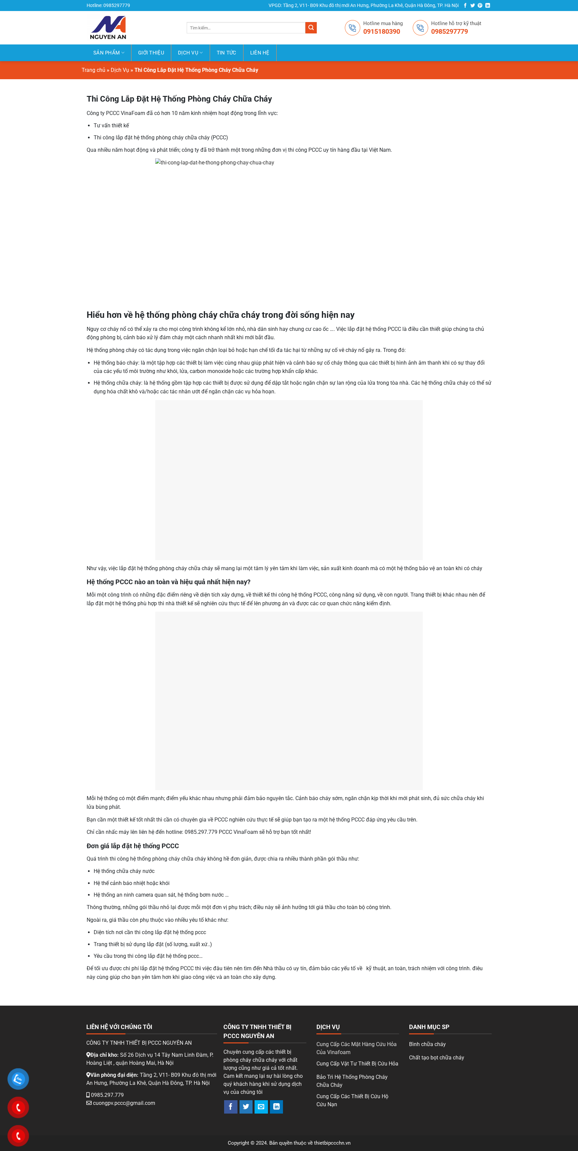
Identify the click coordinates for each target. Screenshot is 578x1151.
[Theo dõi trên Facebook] (465, 5)
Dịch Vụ (188, 53)
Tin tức (226, 53)
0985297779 (449, 31)
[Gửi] (311, 27)
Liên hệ (260, 53)
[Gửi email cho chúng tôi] (261, 1107)
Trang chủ (93, 70)
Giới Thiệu (151, 53)
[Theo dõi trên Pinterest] (480, 5)
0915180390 (381, 31)
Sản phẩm (106, 53)
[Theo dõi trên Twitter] (472, 5)
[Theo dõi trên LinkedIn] (487, 5)
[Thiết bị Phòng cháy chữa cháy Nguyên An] (118, 27)
